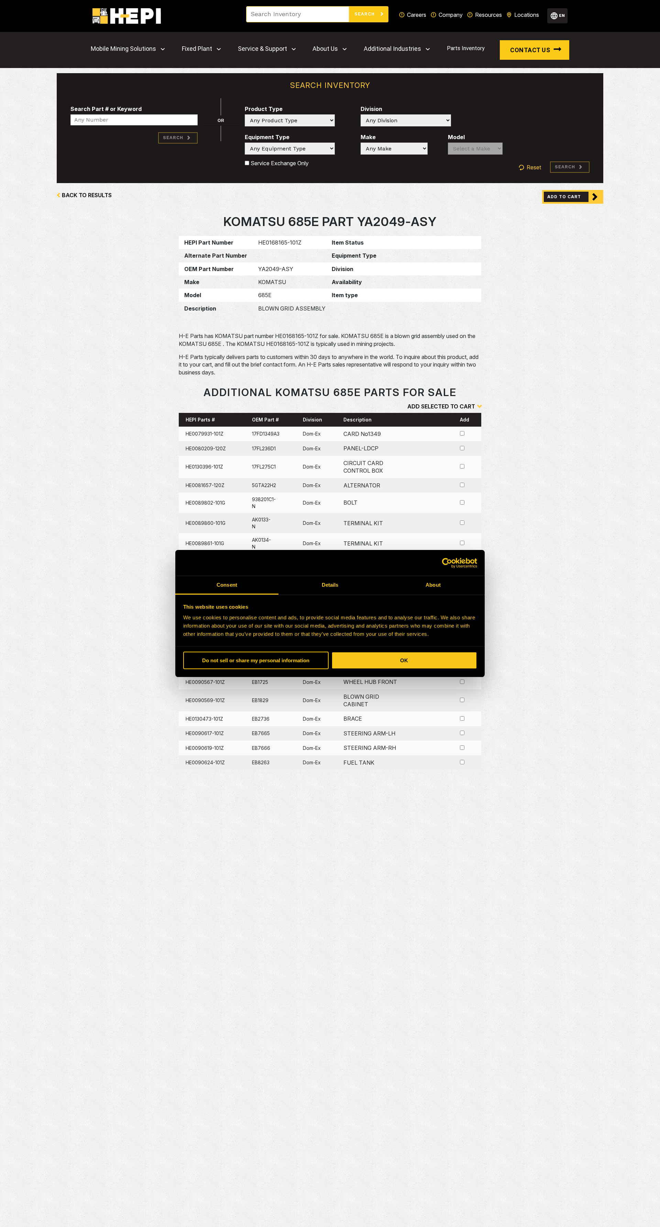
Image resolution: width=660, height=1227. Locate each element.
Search (365, 13)
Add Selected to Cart (441, 406)
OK (404, 660)
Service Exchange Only (279, 163)
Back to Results (87, 195)
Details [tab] (330, 585)
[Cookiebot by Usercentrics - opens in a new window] (447, 563)
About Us (325, 48)
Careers (416, 14)
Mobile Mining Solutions (123, 48)
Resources (488, 14)
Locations (526, 14)
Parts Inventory (466, 48)
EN (562, 15)
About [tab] (433, 585)
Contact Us (530, 50)
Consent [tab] (227, 585)
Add (464, 420)
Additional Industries (392, 48)
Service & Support (262, 48)
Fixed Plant (197, 48)
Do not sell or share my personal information (255, 660)
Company (451, 14)
